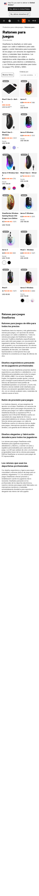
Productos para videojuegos (13, 27)
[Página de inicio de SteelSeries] (9, 20)
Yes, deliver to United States (19, 9)
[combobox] (28, 75)
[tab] (18, 21)
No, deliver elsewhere (19, 14)
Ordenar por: (24, 72)
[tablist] (18, 21)
